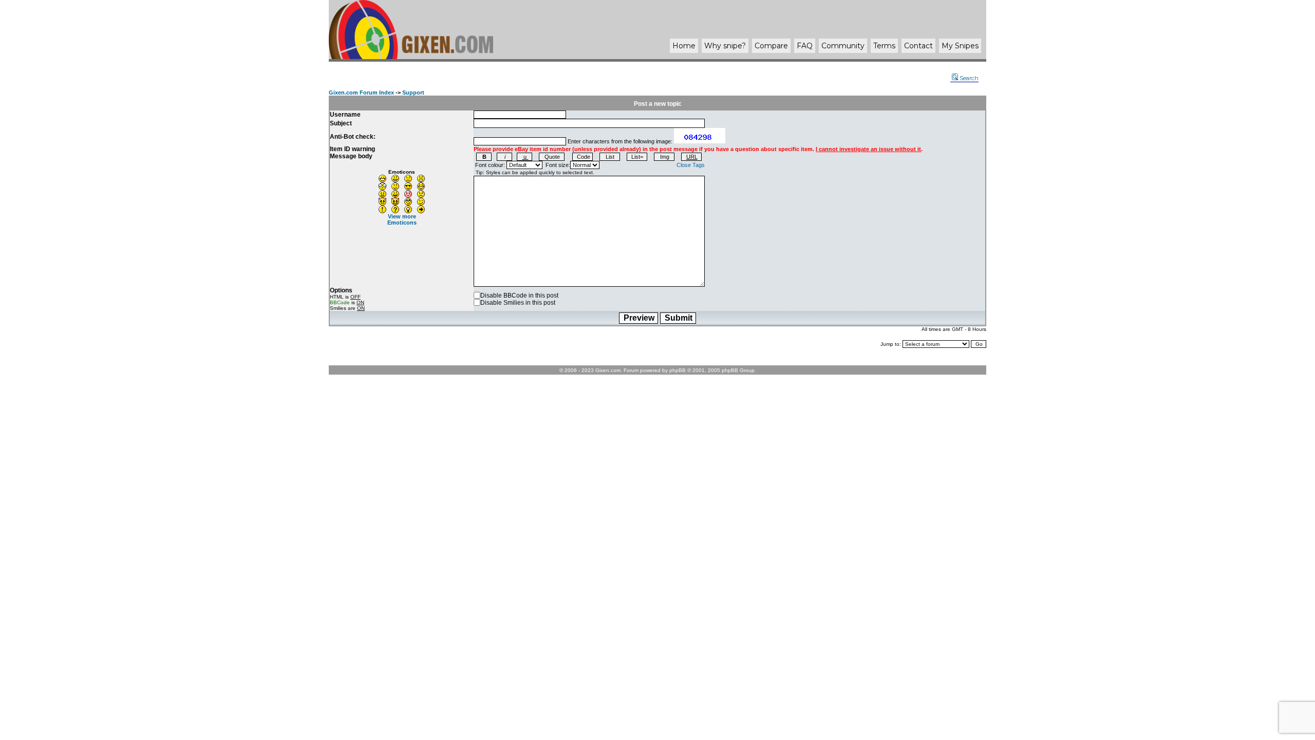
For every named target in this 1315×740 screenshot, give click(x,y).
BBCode (340, 302)
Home (684, 45)
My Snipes (960, 45)
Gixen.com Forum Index (361, 92)
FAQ (805, 45)
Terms (884, 45)
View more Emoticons (402, 219)
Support (413, 92)
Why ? (725, 45)
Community (843, 45)
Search (969, 78)
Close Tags (691, 165)
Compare (771, 45)
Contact (918, 45)
